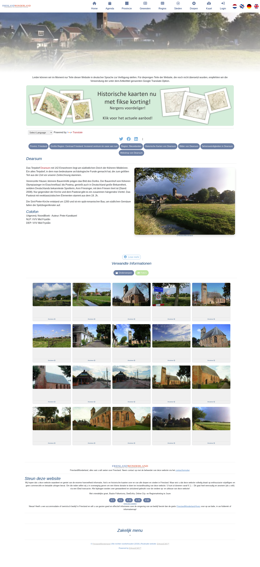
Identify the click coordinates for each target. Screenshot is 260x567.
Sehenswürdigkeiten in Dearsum (217, 146)
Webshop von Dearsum (131, 153)
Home (94, 8)
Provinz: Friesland (38, 146)
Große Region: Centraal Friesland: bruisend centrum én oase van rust (84, 146)
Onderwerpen (125, 273)
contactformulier (183, 470)
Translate (78, 132)
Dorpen (194, 8)
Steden (178, 8)
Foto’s (144, 273)
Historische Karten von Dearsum (160, 146)
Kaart (209, 8)
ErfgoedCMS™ (163, 544)
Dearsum (45, 168)
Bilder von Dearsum (189, 146)
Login (223, 8)
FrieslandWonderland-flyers (188, 506)
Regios (162, 8)
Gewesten (145, 8)
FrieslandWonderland (101, 544)
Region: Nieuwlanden (131, 146)
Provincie (127, 8)
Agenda (110, 8)
